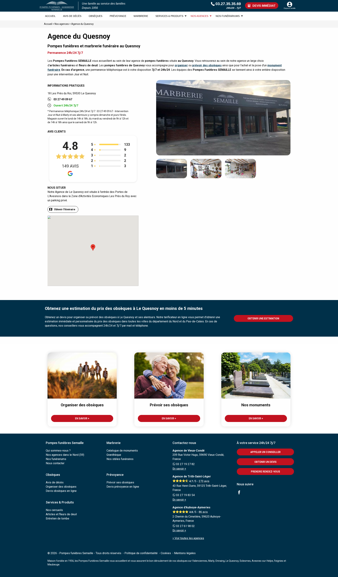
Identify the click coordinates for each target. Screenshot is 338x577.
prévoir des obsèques (207, 65)
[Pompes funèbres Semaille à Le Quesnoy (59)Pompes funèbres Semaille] (57, 5)
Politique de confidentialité (141, 553)
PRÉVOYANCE (118, 16)
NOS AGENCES (199, 16)
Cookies (166, 553)
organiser (181, 65)
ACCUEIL (50, 16)
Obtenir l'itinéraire (64, 209)
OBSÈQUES (95, 16)
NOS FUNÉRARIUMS (228, 16)
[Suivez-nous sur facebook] (241, 493)
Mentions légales (185, 553)
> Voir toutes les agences (188, 538)
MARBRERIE (141, 16)
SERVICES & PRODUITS (169, 16)
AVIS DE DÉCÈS (72, 16)
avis (204, 481)
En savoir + (179, 468)
